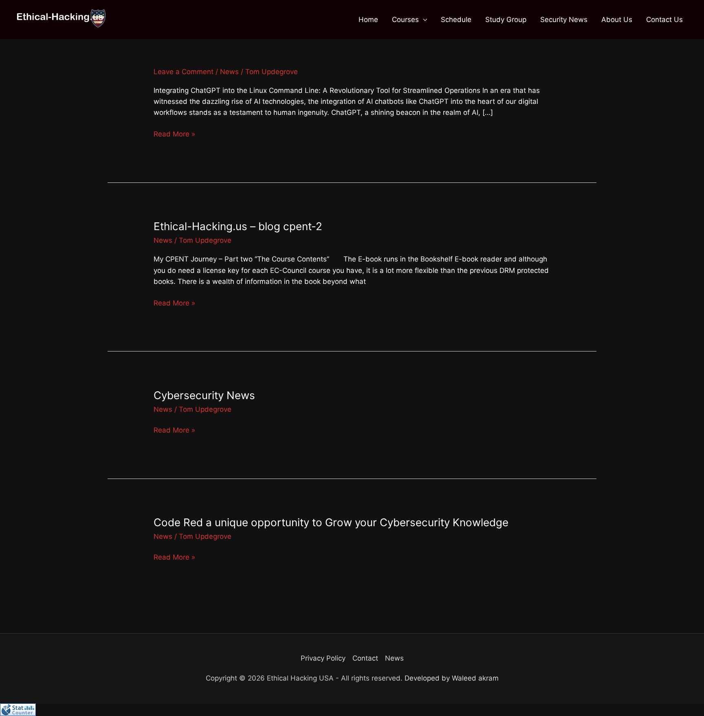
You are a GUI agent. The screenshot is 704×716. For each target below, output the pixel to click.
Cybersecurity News (204, 395)
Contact (365, 658)
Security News (563, 19)
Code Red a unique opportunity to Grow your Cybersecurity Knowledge (331, 522)
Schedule (456, 19)
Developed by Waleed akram (452, 678)
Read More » (174, 134)
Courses (405, 19)
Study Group (505, 19)
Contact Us (664, 19)
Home (368, 19)
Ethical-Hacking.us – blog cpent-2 (238, 226)
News (229, 72)
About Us (616, 19)
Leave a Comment (183, 72)
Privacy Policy (323, 658)
